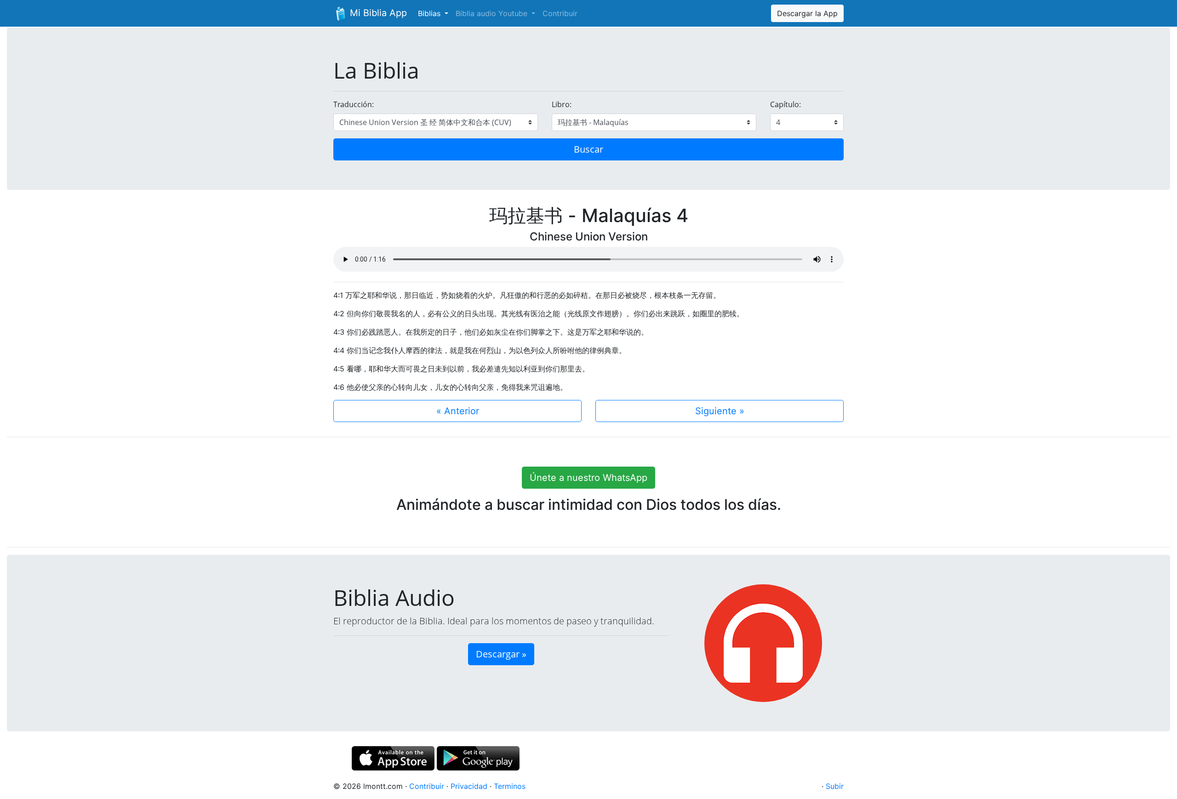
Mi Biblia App (377, 12)
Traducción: (353, 104)
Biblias (430, 13)
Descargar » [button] (501, 654)
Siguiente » (719, 411)
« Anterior (457, 411)
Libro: (561, 104)
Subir (835, 786)
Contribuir (560, 13)
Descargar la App (807, 13)
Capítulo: (785, 104)
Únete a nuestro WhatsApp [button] (588, 477)
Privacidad (469, 786)
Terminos (510, 786)
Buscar (588, 149)
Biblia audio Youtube (493, 13)
